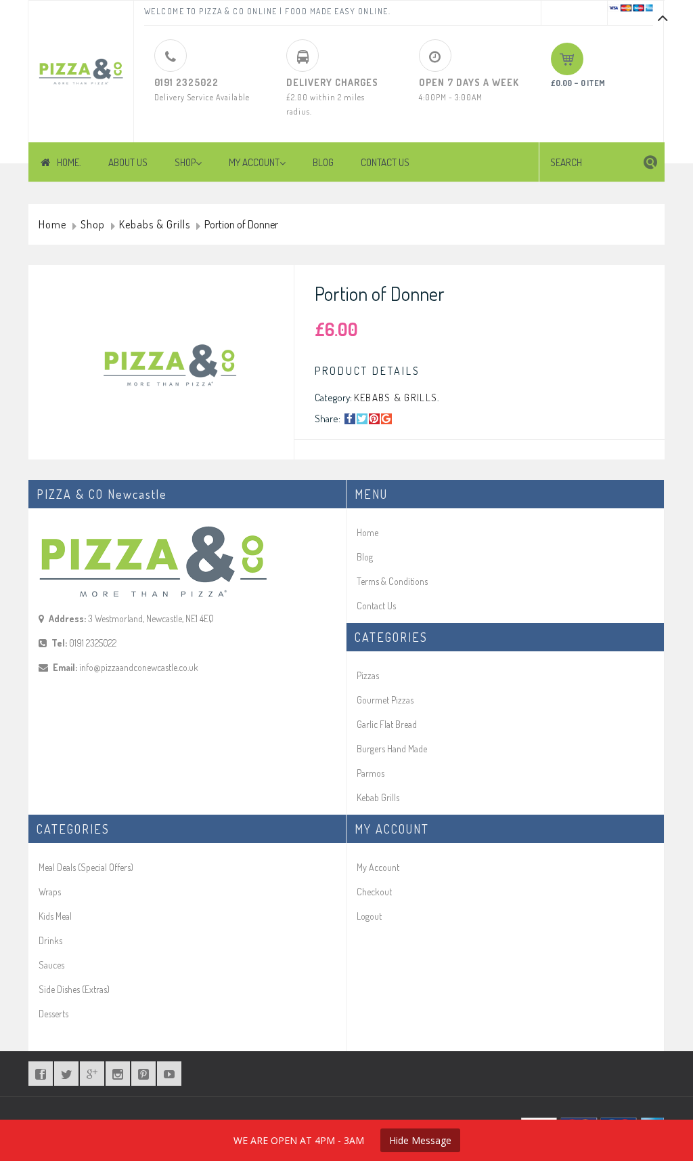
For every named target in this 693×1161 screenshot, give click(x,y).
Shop (93, 225)
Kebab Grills (378, 797)
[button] (650, 162)
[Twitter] (362, 418)
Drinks (50, 940)
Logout (369, 916)
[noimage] (168, 365)
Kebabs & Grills (154, 225)
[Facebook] (349, 418)
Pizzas (368, 675)
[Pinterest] (374, 418)
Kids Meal (55, 916)
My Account (378, 867)
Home (52, 225)
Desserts (53, 1013)
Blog (365, 557)
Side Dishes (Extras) (74, 989)
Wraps (50, 891)
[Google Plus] (386, 418)
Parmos (370, 773)
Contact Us (376, 605)
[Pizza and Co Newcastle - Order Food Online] (81, 65)
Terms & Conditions (392, 581)
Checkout (374, 891)
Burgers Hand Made (392, 748)
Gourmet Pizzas (385, 700)
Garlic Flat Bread (387, 724)
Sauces (51, 965)
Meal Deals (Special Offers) (86, 867)
